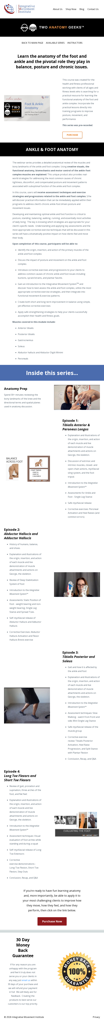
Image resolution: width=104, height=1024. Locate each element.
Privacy (96, 1017)
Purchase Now (52, 921)
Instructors (74, 42)
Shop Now (71, 9)
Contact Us (93, 9)
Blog (81, 9)
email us (26, 980)
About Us (57, 9)
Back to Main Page (32, 42)
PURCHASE (72, 134)
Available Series (55, 42)
